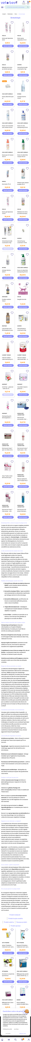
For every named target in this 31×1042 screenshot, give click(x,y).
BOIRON (18, 999)
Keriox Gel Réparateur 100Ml (7, 212)
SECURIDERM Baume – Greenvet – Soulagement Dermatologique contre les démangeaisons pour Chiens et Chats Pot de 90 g (22, 387)
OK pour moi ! (22, 1033)
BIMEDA (4, 181)
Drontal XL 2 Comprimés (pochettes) (8, 974)
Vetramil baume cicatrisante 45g (21, 329)
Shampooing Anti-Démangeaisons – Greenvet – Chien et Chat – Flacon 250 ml (7, 417)
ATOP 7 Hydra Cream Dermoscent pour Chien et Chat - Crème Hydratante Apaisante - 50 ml (8, 476)
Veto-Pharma (5, 942)
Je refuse (16, 1029)
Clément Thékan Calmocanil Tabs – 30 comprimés (23, 358)
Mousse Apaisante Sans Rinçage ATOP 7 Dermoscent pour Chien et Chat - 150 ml (23, 479)
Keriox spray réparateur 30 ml (21, 39)
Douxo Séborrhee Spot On (8, 97)
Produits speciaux (16, 926)
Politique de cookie (7, 1029)
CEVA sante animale (7, 94)
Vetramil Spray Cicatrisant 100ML (22, 241)
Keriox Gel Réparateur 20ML (7, 39)
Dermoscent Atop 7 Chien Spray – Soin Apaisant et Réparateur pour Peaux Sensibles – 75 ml (8, 510)
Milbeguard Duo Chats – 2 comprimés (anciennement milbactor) (8, 1003)
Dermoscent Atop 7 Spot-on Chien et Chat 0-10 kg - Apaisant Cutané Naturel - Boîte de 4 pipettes (8, 449)
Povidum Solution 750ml (6, 300)
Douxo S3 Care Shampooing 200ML (22, 126)
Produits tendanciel (15, 915)
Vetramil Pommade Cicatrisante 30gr (7, 241)
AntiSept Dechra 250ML (6, 271)
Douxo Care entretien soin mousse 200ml (7, 126)
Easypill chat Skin (21, 299)
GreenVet (4, 384)
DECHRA (19, 94)
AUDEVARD (4, 296)
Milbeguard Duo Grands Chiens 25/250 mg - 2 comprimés (23, 974)
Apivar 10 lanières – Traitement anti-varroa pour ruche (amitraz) (8, 946)
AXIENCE (19, 64)
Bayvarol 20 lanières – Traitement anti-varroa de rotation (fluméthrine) (23, 946)
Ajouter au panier (8, 46)
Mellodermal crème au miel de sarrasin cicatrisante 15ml (7, 68)
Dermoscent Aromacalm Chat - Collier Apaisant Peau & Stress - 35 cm (22, 418)
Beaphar (4, 326)
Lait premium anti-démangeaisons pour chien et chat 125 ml (7, 329)
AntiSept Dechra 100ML (21, 97)
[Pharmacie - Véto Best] (9, 2)
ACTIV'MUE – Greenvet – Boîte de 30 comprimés (7, 387)
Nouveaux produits (21, 922)
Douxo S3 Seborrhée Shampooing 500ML (22, 271)
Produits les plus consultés (15, 918)
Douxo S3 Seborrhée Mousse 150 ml (22, 155)
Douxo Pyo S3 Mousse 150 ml (7, 155)
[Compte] (29, 1039)
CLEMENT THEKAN (6, 355)
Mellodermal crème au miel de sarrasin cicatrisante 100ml (22, 212)
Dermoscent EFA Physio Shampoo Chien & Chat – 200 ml (22, 510)
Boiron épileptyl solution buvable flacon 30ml (23, 1003)
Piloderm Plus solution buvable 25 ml (23, 183)
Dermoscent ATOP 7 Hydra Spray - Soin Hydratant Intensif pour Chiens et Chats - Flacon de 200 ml (23, 449)
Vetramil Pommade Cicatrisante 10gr (22, 68)
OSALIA (4, 35)
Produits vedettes (9, 922)
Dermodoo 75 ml (6, 184)
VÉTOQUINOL (5, 971)
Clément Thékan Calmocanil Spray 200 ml (7, 358)
